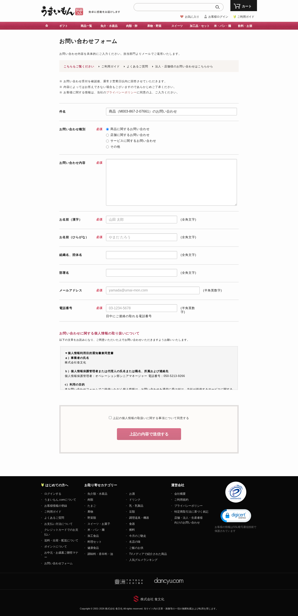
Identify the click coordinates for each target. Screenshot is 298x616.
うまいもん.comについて (60, 499)
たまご (91, 505)
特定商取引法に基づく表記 (191, 511)
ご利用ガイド (245, 16)
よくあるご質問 (137, 66)
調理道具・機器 (139, 517)
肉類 (90, 499)
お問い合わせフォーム (58, 563)
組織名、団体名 (70, 255)
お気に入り (192, 16)
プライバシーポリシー (121, 92)
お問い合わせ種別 (80, 129)
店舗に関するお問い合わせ (130, 135)
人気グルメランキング (143, 559)
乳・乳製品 (136, 505)
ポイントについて (55, 546)
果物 (90, 511)
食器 (132, 523)
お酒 (132, 493)
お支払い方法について (58, 523)
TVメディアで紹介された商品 (148, 554)
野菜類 (91, 517)
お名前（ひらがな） (80, 237)
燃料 (132, 529)
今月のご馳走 (137, 535)
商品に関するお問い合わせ (130, 129)
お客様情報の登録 (55, 505)
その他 (115, 146)
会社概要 (180, 493)
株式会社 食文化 (152, 599)
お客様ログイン (218, 16)
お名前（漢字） (80, 219)
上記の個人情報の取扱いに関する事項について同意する (150, 418)
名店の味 (134, 541)
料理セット (94, 541)
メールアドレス (80, 290)
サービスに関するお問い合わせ (133, 140)
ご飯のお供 (136, 547)
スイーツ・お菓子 (98, 523)
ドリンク (134, 499)
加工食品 (93, 535)
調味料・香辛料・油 (100, 554)
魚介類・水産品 (97, 493)
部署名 (64, 272)
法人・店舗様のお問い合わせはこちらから (184, 66)
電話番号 (80, 308)
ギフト (63, 25)
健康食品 (93, 547)
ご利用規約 (181, 499)
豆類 (132, 511)
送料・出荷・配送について (61, 540)
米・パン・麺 (95, 529)
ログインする (52, 493)
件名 (62, 111)
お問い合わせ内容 (80, 162)
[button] (236, 515)
